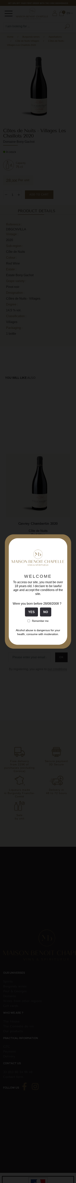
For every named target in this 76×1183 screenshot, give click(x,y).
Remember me (40, 620)
